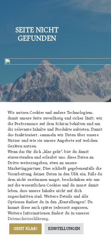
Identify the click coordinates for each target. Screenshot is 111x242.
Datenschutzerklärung (28, 218)
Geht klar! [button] (25, 228)
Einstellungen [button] (64, 228)
